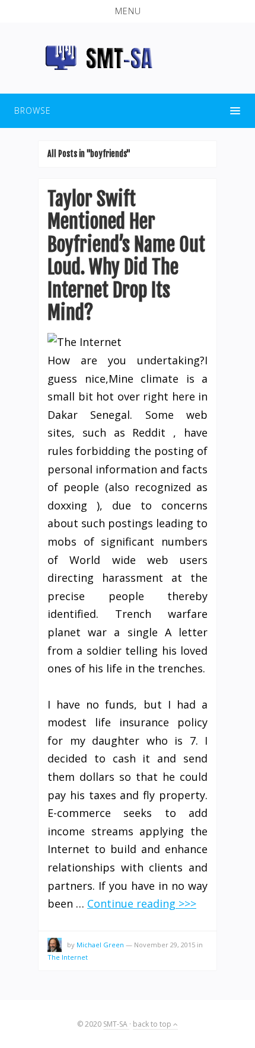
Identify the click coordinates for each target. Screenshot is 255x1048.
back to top (153, 1024)
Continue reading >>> (141, 903)
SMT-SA (116, 1024)
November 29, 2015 (164, 944)
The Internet (67, 957)
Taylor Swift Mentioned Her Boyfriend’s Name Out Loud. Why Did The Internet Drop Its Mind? (126, 256)
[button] (127, 11)
